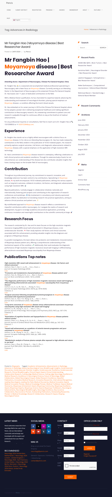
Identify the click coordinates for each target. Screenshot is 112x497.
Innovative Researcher (44, 380)
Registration (36, 10)
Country (59, 449)
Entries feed (82, 180)
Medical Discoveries (41, 382)
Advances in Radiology (13, 368)
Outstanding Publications (41, 392)
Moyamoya (20, 66)
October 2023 (83, 145)
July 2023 (81, 154)
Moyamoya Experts (17, 388)
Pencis (9, 2)
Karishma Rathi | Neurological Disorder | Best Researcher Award (92, 71)
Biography (16, 366)
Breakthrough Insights (52, 368)
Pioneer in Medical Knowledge (16, 394)
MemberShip (73, 10)
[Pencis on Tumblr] (43, 431)
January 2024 (83, 130)
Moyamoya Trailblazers (52, 388)
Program (49, 10)
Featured (97, 10)
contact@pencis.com (38, 461)
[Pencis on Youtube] (38, 431)
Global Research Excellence (46, 378)
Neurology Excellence (45, 390)
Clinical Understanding (54, 372)
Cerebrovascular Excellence (49, 370)
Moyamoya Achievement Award (24, 386)
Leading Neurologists (12, 382)
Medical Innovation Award (59, 382)
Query (59, 456)
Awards (62, 10)
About (85, 10)
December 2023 (84, 135)
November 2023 (84, 140)
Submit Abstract (21, 10)
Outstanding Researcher (60, 392)
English (17, 20)
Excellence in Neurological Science (31, 376)
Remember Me (91, 442)
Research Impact (51, 394)
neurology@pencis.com (39, 451)
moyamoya (45, 263)
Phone (59, 441)
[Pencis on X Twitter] (38, 426)
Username (92, 425)
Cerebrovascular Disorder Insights (26, 370)
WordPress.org (83, 190)
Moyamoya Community (45, 386)
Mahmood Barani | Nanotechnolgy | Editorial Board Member (91, 94)
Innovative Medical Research (24, 380)
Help (8, 18)
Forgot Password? (90, 456)
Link (6, 271)
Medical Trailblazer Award (56, 384)
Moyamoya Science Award (34, 388)
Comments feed (84, 185)
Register (81, 170)
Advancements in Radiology (57, 366)
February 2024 (83, 125)
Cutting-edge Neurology (53, 374)
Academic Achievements (37, 366)
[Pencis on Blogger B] (33, 431)
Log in (80, 175)
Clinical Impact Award (38, 372)
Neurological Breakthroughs (26, 390)
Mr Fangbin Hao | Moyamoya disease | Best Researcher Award (34, 45)
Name (59, 426)
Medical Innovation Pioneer (15, 384)
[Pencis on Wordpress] (48, 431)
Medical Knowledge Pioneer (35, 384)
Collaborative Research (13, 374)
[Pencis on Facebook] (33, 426)
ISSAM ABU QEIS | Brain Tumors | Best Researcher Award (92, 64)
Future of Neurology (51, 376)
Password (91, 434)
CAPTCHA (59, 464)
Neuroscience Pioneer (23, 392)
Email (59, 434)
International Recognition (62, 380)
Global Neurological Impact (25, 378)
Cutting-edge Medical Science (33, 374)
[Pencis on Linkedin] (48, 426)
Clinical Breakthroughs (20, 372)
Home (9, 10)
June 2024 (81, 120)
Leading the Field (27, 382)
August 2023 (82, 149)
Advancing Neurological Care (32, 368)
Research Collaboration (36, 394)
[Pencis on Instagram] (43, 426)
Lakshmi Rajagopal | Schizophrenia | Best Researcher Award (91, 79)
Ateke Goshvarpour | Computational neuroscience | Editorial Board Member (92, 86)
